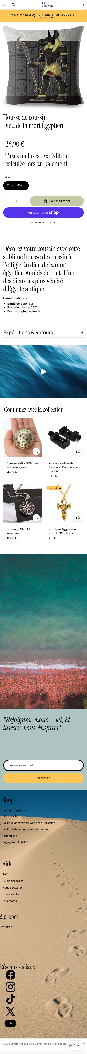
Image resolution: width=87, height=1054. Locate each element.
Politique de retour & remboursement (26, 829)
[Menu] (4, 4)
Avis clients (10, 901)
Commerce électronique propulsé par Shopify (60, 1043)
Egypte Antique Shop (22, 1043)
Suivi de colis (11, 894)
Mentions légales (13, 816)
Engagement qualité (15, 842)
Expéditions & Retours (28, 332)
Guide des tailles (13, 881)
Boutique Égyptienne (15, 810)
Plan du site (9, 836)
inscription (43, 778)
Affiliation (6, 927)
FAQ (5, 874)
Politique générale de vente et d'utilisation (28, 823)
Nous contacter (12, 887)
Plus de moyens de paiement (43, 222)
